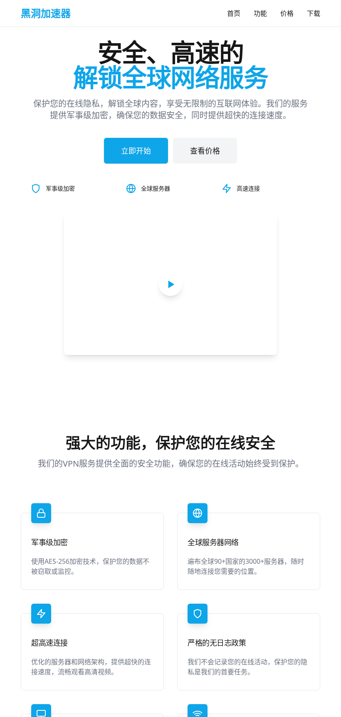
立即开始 (136, 151)
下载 (313, 13)
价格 (287, 13)
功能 (260, 13)
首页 (233, 13)
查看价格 (205, 151)
